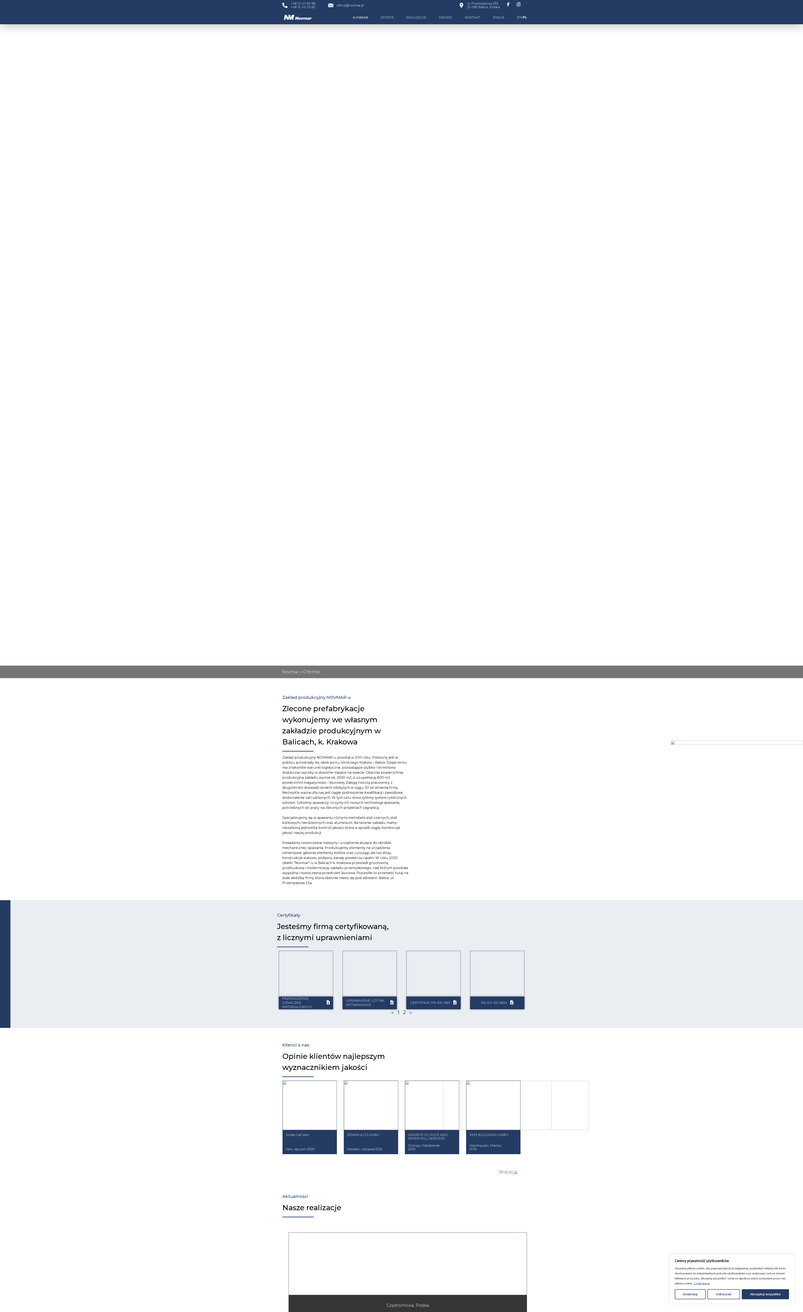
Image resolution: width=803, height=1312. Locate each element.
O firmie (360, 17)
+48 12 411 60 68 (303, 3)
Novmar (290, 671)
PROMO (445, 17)
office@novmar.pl (350, 5)
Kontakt (472, 17)
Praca (498, 17)
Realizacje (416, 17)
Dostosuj (690, 1294)
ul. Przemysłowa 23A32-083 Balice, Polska (483, 5)
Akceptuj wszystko (765, 1294)
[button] (508, 1172)
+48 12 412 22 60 (303, 7)
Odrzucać (724, 1294)
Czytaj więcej (702, 1283)
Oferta (387, 17)
